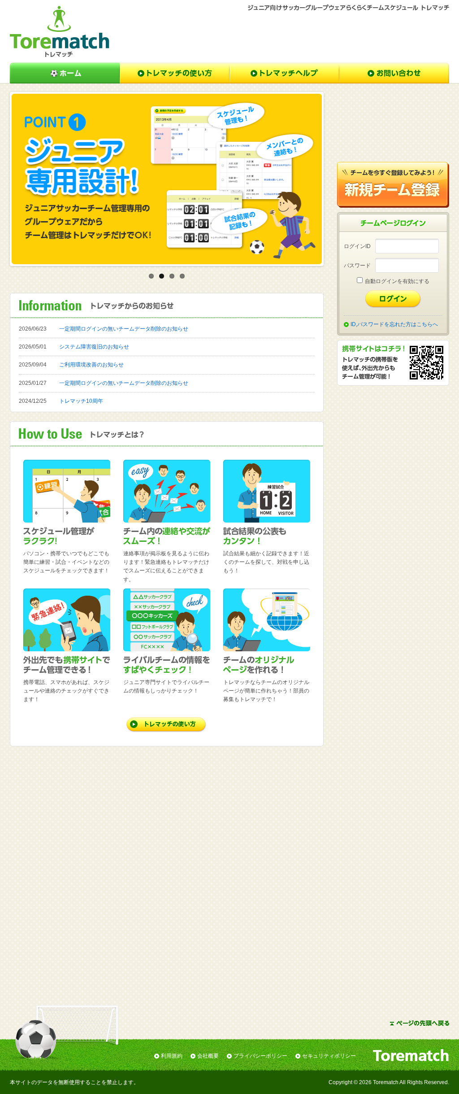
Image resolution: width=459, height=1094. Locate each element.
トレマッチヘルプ (284, 73)
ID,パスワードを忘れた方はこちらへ (394, 324)
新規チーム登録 (393, 185)
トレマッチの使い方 (175, 73)
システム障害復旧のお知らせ (94, 347)
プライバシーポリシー (260, 1056)
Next (335, 179)
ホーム (65, 73)
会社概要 (208, 1056)
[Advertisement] (286, 36)
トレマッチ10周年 (81, 401)
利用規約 (171, 1056)
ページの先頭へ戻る (419, 1023)
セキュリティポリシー (329, 1056)
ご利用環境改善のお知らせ (91, 365)
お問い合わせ (394, 73)
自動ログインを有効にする (397, 281)
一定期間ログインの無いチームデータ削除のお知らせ (123, 329)
